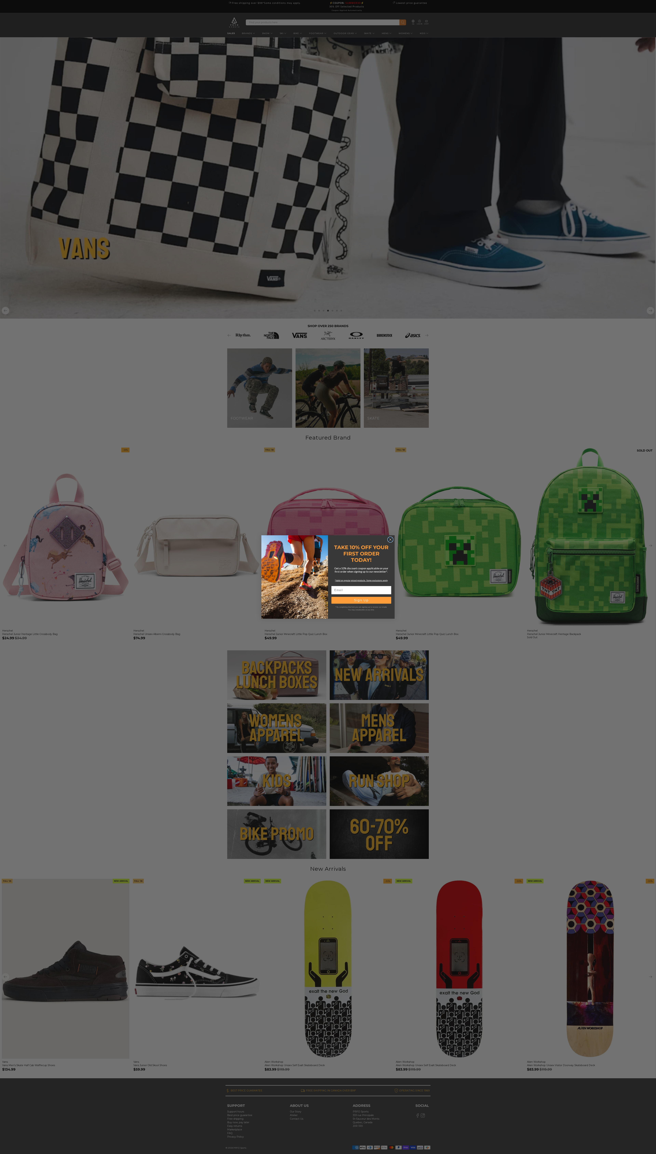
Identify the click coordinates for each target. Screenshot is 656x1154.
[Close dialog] (390, 539)
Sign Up (361, 600)
